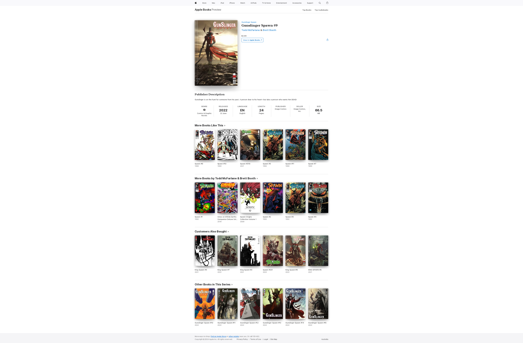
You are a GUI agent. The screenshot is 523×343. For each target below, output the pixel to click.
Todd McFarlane (250, 30)
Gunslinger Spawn (248, 22)
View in (251, 40)
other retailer (234, 336)
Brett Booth (269, 30)
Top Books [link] (306, 10)
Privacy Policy (242, 339)
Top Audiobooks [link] (321, 10)
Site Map (273, 339)
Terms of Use (255, 339)
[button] (320, 3)
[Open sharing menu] (327, 40)
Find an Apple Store (218, 336)
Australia (324, 339)
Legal (266, 339)
